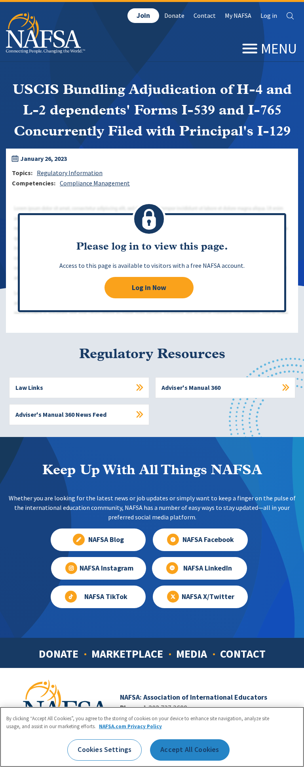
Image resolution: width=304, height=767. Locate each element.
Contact (205, 15)
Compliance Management (95, 183)
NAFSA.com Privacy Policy (130, 726)
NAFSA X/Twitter (208, 596)
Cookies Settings (104, 749)
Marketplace (127, 653)
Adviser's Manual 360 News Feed (60, 414)
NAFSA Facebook (208, 539)
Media (191, 653)
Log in (268, 15)
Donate (174, 15)
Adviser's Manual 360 (191, 388)
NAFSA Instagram (106, 568)
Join (143, 15)
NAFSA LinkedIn (207, 568)
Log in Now (149, 287)
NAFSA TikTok (105, 596)
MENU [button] (279, 48)
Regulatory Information (70, 173)
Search (290, 16)
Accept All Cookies (189, 749)
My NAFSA (238, 15)
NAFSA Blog (106, 539)
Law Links (29, 388)
